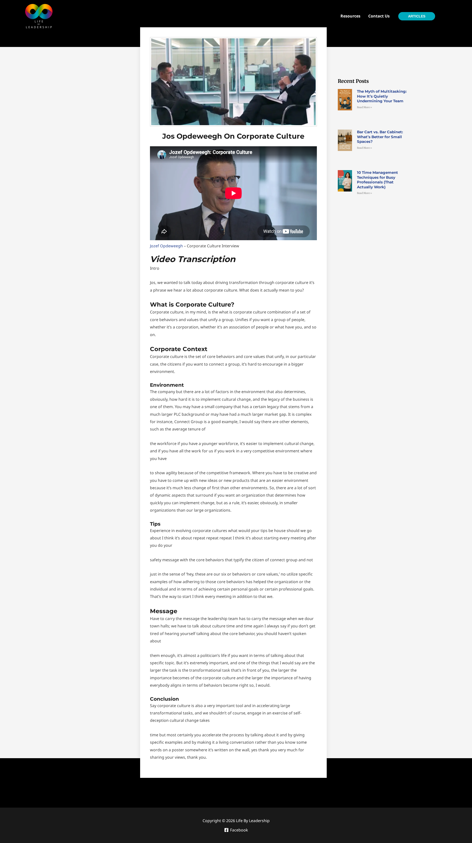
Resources (350, 16)
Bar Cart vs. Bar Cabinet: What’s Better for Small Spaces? (380, 137)
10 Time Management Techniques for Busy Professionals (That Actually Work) (377, 179)
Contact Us (379, 16)
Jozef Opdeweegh (166, 246)
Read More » (364, 107)
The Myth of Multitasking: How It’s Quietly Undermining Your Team (382, 96)
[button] (421, 16)
